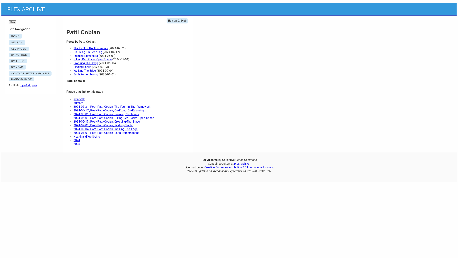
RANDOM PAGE (21, 79)
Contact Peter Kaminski (30, 73)
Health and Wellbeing (87, 136)
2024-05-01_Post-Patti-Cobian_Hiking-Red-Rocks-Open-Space (114, 118)
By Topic (17, 61)
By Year (17, 67)
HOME (15, 36)
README (79, 99)
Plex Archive (26, 9)
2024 (77, 140)
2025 (77, 144)
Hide (12, 22)
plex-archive (242, 163)
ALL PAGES (18, 48)
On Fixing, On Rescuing (88, 52)
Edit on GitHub (177, 20)
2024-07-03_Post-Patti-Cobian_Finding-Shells (103, 125)
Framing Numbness (86, 56)
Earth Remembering (86, 74)
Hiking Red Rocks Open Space (93, 59)
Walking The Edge (85, 70)
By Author (19, 54)
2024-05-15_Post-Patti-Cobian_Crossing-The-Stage (107, 121)
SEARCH (17, 42)
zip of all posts (28, 85)
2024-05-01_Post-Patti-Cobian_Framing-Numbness (106, 114)
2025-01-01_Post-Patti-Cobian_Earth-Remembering (106, 133)
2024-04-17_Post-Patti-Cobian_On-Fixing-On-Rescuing (109, 110)
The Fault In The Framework (91, 48)
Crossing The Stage (86, 63)
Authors (78, 103)
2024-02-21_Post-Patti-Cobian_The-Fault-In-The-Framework (112, 106)
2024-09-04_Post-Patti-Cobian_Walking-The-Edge (106, 129)
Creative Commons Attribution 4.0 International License (238, 167)
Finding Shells (82, 67)
